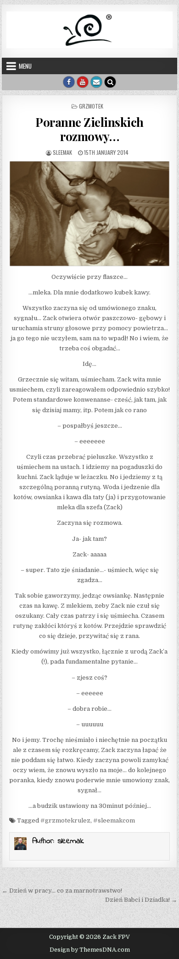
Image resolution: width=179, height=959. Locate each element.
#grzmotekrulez (65, 820)
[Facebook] (68, 81)
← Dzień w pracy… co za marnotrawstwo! (62, 890)
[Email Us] (96, 81)
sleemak (62, 152)
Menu (25, 66)
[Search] (110, 81)
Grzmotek (91, 106)
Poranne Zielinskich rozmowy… (89, 129)
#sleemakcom (114, 820)
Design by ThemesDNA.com (90, 950)
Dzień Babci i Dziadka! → (141, 899)
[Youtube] (82, 81)
